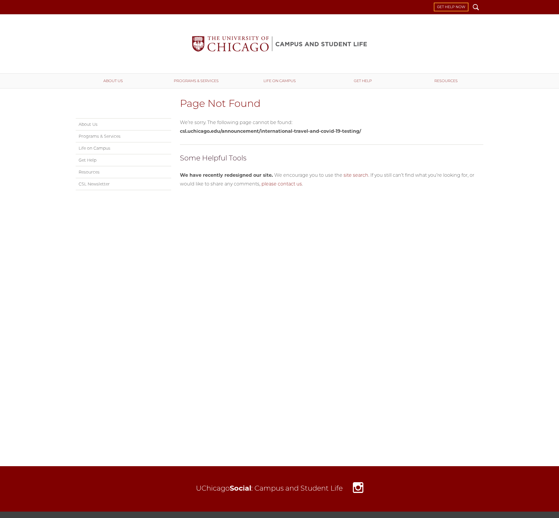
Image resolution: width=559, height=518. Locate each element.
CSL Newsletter (94, 184)
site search (356, 175)
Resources (446, 81)
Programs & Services (196, 81)
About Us (113, 81)
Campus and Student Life (279, 44)
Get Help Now (451, 7)
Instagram (358, 489)
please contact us (281, 184)
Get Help (363, 81)
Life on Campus (279, 81)
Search (476, 8)
